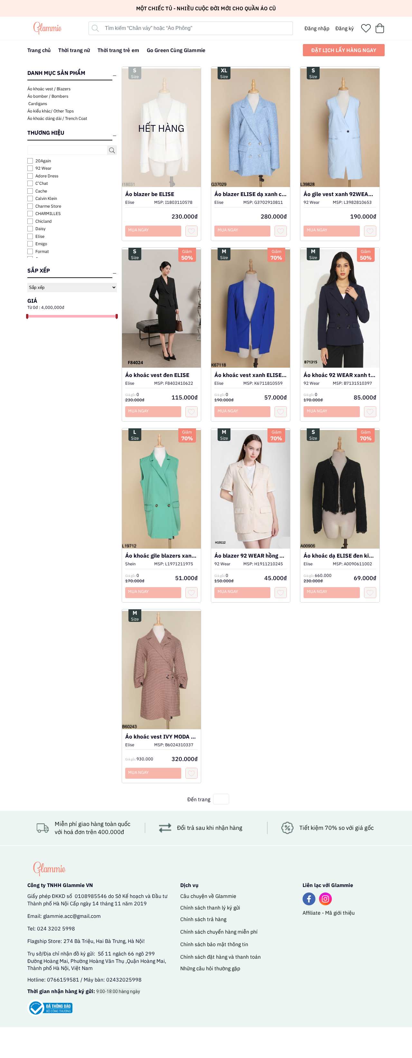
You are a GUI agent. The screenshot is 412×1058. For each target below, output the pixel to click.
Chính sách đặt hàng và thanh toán (220, 957)
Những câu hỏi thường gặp (210, 968)
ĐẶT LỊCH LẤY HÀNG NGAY (343, 50)
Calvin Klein (46, 198)
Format (42, 251)
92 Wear (43, 168)
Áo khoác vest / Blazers (48, 89)
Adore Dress (46, 176)
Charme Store (48, 206)
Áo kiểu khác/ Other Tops (50, 111)
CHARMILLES (48, 213)
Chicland (43, 221)
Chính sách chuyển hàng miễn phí (219, 931)
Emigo (41, 244)
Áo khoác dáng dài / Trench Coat (57, 118)
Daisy (40, 228)
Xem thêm (251, 121)
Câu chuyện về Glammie (208, 896)
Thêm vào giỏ (250, 136)
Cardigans (37, 103)
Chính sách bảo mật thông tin (214, 944)
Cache (41, 191)
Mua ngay (228, 230)
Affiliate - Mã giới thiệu (329, 913)
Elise (39, 236)
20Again (43, 161)
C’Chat (41, 183)
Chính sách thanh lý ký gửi (210, 907)
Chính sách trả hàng (203, 919)
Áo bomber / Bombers (47, 96)
